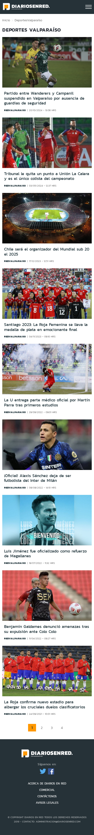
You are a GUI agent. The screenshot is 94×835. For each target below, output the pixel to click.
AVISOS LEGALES (47, 802)
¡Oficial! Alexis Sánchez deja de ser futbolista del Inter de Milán (37, 478)
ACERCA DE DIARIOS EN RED (47, 783)
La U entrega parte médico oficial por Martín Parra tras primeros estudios (47, 402)
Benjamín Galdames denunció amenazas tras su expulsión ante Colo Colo (46, 629)
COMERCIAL (47, 790)
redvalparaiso (15, 110)
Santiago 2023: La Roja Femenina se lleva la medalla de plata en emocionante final (46, 327)
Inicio (6, 20)
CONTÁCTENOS (47, 796)
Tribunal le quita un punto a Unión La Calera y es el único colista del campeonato (46, 176)
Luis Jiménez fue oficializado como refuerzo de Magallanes (45, 553)
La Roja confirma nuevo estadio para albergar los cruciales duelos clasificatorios (44, 704)
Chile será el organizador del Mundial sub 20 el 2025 (46, 251)
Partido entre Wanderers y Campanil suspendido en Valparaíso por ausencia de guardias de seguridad (44, 98)
